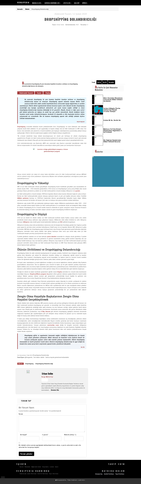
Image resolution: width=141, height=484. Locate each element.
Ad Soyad (23, 435)
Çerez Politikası (32, 473)
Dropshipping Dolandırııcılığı (44, 364)
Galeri (76, 3)
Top (3, 478)
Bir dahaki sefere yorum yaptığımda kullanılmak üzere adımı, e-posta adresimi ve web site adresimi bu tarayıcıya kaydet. (50, 446)
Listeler (66, 3)
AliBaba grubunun (23, 198)
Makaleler (36, 3)
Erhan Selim (47, 373)
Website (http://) (70, 435)
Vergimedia (45, 466)
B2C (61, 222)
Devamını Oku (55, 390)
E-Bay (43, 311)
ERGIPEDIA (23, 2)
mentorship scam (53, 325)
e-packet (77, 191)
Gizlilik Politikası (43, 473)
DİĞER (84, 3)
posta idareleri (51, 236)
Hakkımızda (23, 473)
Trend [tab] (93, 82)
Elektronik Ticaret (26, 93)
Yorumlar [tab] (111, 82)
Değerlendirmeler (52, 3)
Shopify (59, 272)
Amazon (47, 311)
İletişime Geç (98, 474)
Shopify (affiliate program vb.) (39, 274)
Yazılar (22, 466)
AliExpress (26, 222)
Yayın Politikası (54, 473)
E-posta (45, 435)
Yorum (21, 414)
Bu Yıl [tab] (104, 82)
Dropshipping (21, 126)
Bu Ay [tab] (99, 82)
